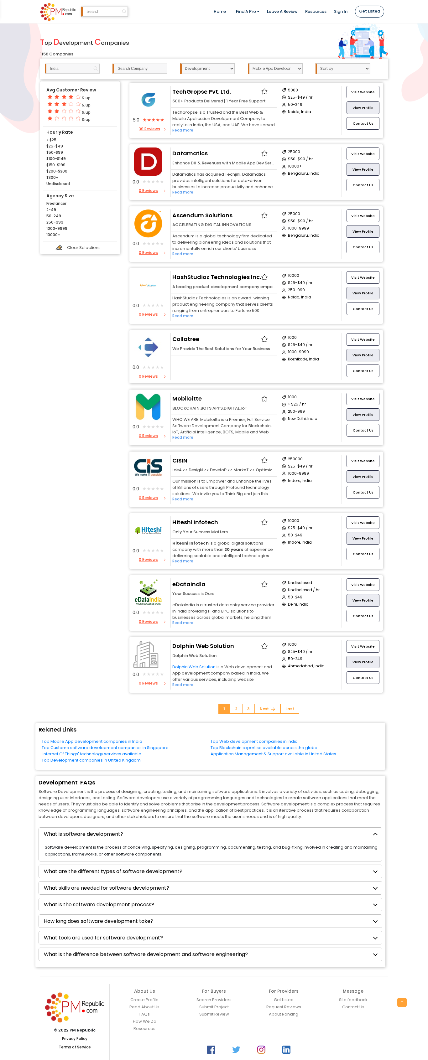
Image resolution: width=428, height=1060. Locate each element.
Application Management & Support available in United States (273, 754)
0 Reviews (148, 190)
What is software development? (83, 834)
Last (289, 708)
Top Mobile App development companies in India (92, 741)
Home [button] (220, 11)
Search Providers (214, 1000)
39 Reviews (149, 129)
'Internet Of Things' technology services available (91, 754)
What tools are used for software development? (103, 937)
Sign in (340, 11)
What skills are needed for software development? (106, 888)
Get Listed (369, 11)
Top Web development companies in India (254, 741)
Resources (315, 11)
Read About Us (144, 1007)
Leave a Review (282, 11)
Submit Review (214, 1014)
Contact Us (353, 1007)
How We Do (144, 1021)
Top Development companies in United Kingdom (91, 760)
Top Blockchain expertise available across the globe (264, 748)
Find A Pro (246, 11)
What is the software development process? (99, 904)
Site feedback (353, 1000)
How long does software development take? (98, 921)
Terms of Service (75, 1047)
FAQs (144, 1014)
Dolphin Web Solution (194, 667)
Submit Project (214, 1007)
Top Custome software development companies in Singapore (105, 748)
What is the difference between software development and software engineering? (146, 954)
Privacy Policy (74, 1039)
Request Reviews (283, 1007)
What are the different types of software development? (113, 871)
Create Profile (144, 1000)
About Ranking (283, 1014)
